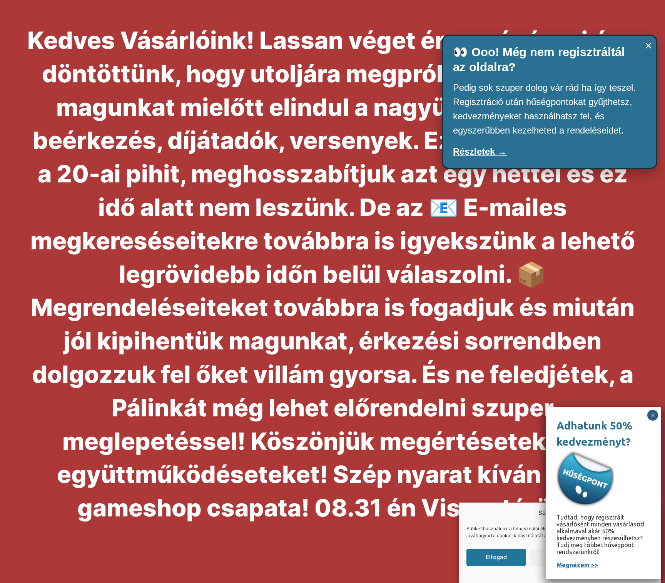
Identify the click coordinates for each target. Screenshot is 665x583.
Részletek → (480, 151)
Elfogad (496, 557)
